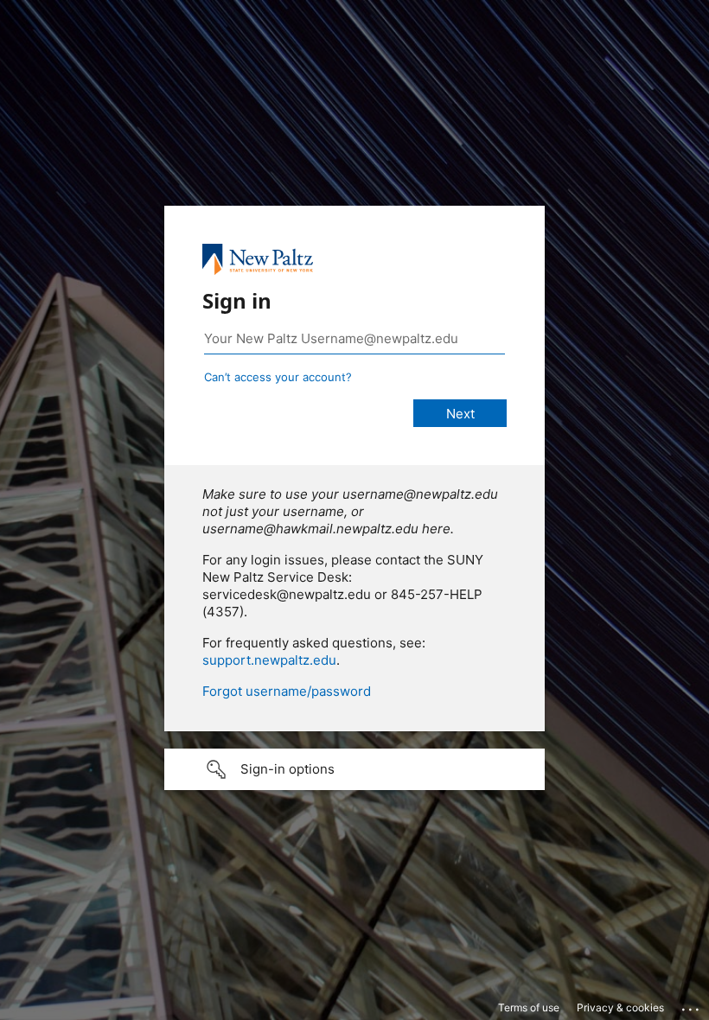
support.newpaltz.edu (269, 660)
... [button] (691, 1005)
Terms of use (528, 1007)
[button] (354, 769)
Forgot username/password (286, 691)
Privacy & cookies (620, 1007)
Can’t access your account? (278, 377)
